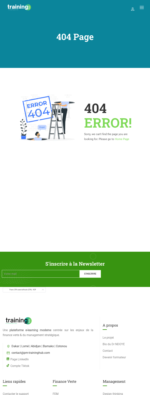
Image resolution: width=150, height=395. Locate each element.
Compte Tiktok (19, 366)
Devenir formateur (114, 357)
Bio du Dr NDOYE (114, 344)
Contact (108, 350)
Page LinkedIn (19, 359)
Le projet (108, 337)
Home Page (122, 139)
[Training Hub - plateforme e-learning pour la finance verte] (19, 7)
